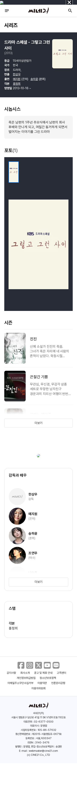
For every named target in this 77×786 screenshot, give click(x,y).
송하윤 (34, 79)
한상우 (17, 74)
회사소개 (25, 672)
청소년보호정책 (48, 678)
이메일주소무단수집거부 (20, 683)
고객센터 (61, 672)
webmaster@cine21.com (43, 750)
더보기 (38, 423)
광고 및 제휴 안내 (43, 672)
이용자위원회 (38, 688)
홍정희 (17, 83)
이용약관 (42, 683)
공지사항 (11, 672)
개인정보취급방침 (26, 678)
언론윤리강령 (58, 683)
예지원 (17, 79)
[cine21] (38, 10)
